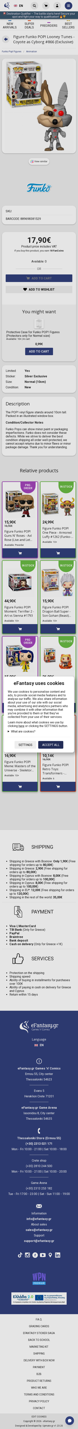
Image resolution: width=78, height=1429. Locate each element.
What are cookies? (23, 731)
